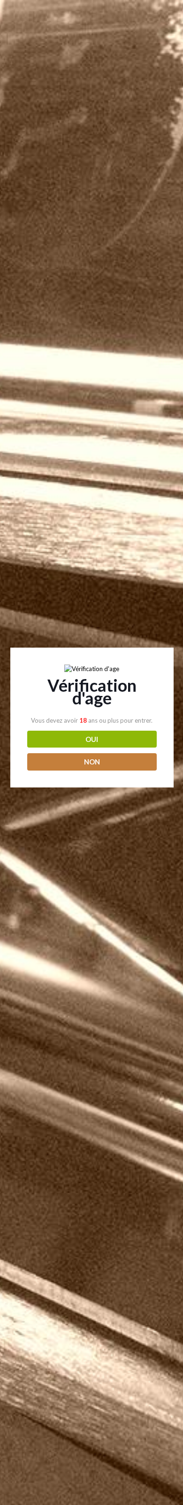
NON (92, 761)
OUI (91, 739)
